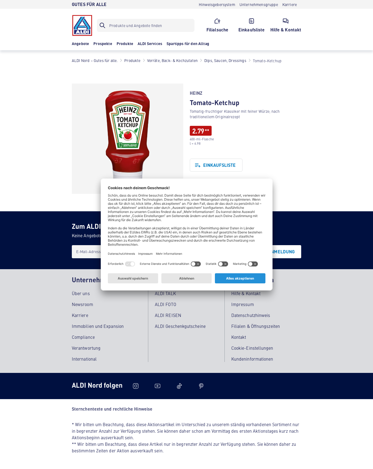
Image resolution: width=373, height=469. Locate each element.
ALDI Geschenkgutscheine (180, 326)
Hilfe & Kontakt (245, 293)
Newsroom (82, 304)
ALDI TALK (165, 293)
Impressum (242, 304)
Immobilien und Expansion (98, 326)
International (84, 359)
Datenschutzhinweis (250, 315)
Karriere (80, 315)
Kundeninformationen (252, 359)
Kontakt (238, 337)
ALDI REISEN (168, 315)
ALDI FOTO (165, 304)
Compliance (83, 337)
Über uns (81, 293)
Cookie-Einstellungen (252, 348)
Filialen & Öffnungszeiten (255, 326)
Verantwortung (86, 348)
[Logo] (82, 25)
